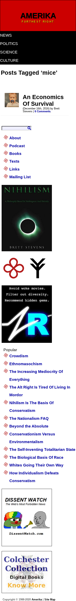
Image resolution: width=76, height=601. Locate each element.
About (15, 138)
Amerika (37, 599)
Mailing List (20, 177)
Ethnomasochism (25, 364)
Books (15, 153)
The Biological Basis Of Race (36, 457)
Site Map (49, 599)
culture (9, 60)
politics (9, 43)
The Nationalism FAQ (29, 418)
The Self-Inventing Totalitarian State (42, 449)
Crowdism (18, 356)
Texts (14, 161)
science (8, 52)
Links (14, 169)
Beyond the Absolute (28, 426)
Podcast (17, 146)
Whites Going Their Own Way (36, 465)
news (6, 35)
